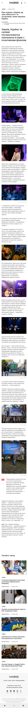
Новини (3, 9)
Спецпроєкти (10, 685)
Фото (19, 685)
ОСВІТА (13, 680)
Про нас (6, 680)
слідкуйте (18, 312)
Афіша (16, 685)
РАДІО (9, 680)
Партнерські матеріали (12, 687)
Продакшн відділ (19, 680)
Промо (20, 687)
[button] (2, 3)
